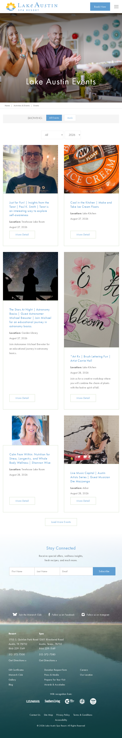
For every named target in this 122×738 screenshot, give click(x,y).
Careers (84, 669)
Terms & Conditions (82, 714)
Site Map (48, 714)
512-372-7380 (47, 654)
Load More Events (61, 522)
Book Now (100, 6)
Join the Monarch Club (30, 614)
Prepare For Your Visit (54, 679)
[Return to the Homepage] (32, 6)
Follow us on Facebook (63, 614)
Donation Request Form (55, 669)
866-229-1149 (17, 648)
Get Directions (17, 660)
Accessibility (61, 719)
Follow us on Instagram (98, 614)
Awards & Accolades (54, 684)
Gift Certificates (16, 669)
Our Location (86, 674)
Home (7, 105)
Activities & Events (22, 105)
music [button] (70, 117)
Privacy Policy (63, 714)
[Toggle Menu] (116, 6)
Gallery (12, 679)
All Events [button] (54, 117)
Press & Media (51, 674)
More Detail (22, 234)
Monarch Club (16, 674)
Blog (11, 684)
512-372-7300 (17, 654)
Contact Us (35, 714)
